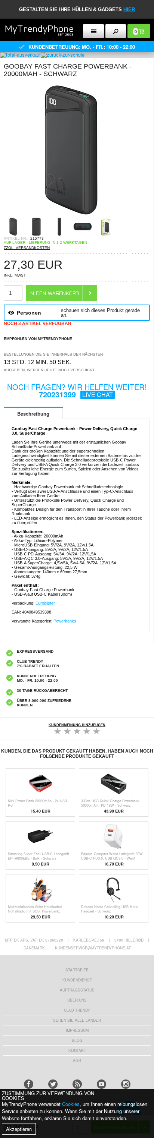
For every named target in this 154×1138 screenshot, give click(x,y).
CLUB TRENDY (77, 1010)
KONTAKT (77, 1050)
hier (129, 9)
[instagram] (125, 1084)
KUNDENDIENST (77, 980)
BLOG (77, 1040)
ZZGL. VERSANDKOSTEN (27, 248)
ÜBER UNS (77, 1000)
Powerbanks (64, 621)
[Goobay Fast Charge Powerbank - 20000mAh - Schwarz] (71, 214)
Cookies (71, 1103)
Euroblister (45, 603)
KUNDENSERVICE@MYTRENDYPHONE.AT (93, 948)
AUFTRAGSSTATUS (77, 990)
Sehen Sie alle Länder (77, 1020)
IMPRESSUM (77, 1030)
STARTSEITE (77, 969)
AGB (77, 1060)
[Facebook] (28, 1084)
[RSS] (77, 1084)
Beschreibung (33, 413)
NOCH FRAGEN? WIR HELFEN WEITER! (77, 390)
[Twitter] (53, 1084)
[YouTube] (101, 1084)
